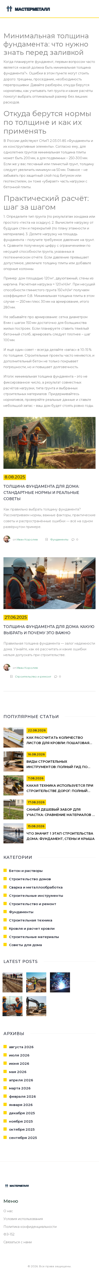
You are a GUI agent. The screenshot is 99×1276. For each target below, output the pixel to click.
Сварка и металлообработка (36, 887)
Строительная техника (30, 920)
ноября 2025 (21, 1121)
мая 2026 (17, 1072)
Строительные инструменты (36, 895)
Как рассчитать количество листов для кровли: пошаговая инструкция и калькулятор (57, 743)
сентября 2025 (23, 1137)
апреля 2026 (21, 1080)
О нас (8, 1211)
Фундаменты (59, 539)
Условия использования (23, 1219)
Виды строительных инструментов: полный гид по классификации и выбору (56, 767)
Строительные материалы (34, 937)
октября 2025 (22, 1129)
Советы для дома (25, 945)
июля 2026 (19, 1055)
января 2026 (21, 1105)
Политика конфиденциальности (30, 1227)
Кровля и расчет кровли (32, 928)
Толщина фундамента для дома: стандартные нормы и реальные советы (41, 492)
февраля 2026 (22, 1096)
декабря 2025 (22, 1113)
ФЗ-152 (9, 1234)
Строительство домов (30, 879)
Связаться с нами (17, 1242)
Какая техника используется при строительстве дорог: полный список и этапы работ (59, 791)
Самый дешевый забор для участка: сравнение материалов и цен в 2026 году (60, 815)
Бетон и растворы (26, 870)
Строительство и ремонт (33, 676)
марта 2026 (20, 1088)
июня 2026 (19, 1063)
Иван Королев (27, 539)
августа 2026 (21, 1047)
